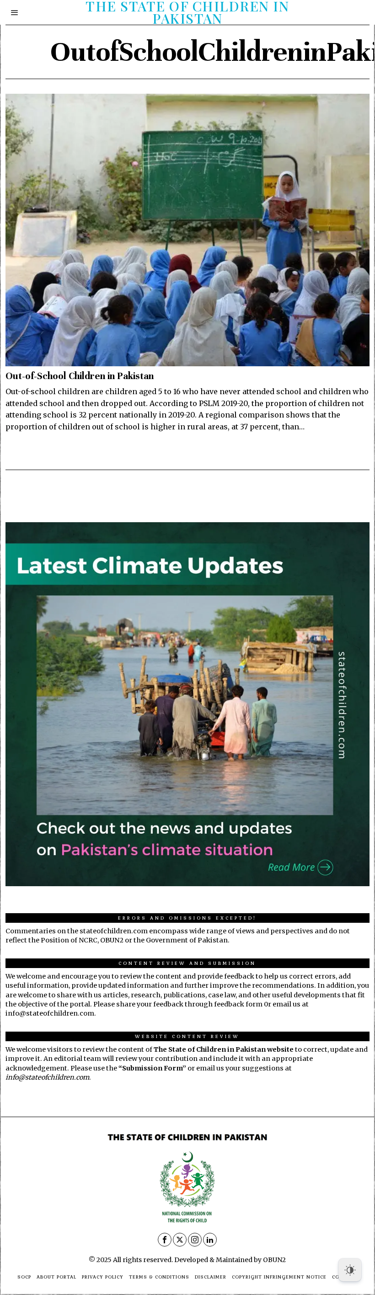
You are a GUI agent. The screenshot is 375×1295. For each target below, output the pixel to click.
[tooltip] (164, 1240)
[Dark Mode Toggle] (349, 1269)
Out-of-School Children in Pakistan (79, 376)
